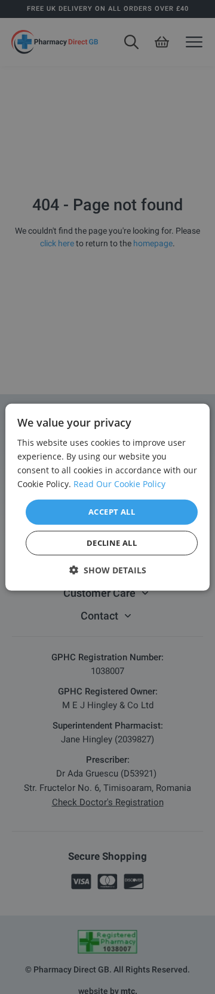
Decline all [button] (112, 542)
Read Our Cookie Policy (119, 484)
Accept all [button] (111, 511)
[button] (107, 570)
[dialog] (107, 497)
